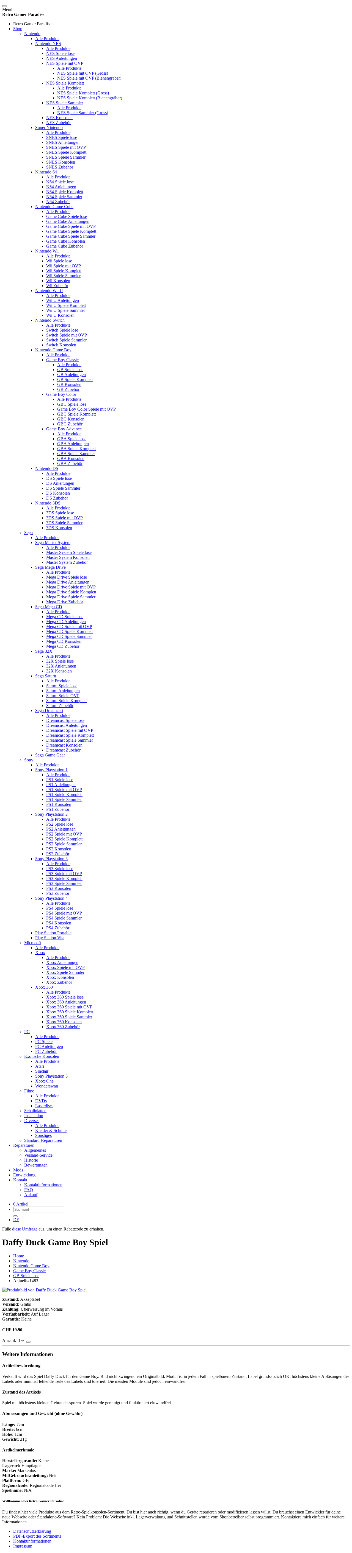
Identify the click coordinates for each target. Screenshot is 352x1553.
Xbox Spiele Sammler (65, 972)
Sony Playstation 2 (51, 814)
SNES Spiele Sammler (66, 157)
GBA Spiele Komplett (76, 448)
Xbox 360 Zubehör (63, 1026)
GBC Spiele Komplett (76, 414)
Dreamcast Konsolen (64, 745)
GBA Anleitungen (73, 443)
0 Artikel (20, 1204)
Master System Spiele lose (69, 552)
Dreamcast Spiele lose (65, 720)
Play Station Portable (53, 932)
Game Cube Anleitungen (67, 221)
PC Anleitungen (49, 1046)
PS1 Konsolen (58, 804)
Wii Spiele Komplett (63, 270)
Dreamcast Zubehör (63, 750)
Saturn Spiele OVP (62, 695)
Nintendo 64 (46, 172)
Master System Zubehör (67, 562)
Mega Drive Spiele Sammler (70, 597)
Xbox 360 (44, 987)
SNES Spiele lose (61, 137)
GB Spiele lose (70, 369)
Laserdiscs (44, 1105)
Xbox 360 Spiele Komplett (69, 1012)
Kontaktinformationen (43, 1184)
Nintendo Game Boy (53, 349)
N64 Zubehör (58, 201)
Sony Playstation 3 (51, 858)
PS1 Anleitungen (61, 784)
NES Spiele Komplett (65, 83)
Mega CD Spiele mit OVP (69, 626)
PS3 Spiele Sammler (64, 883)
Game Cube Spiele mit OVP (71, 226)
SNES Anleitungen (62, 142)
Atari (39, 1066)
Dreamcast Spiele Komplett (70, 735)
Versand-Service (38, 1155)
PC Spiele (44, 1041)
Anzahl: (9, 1340)
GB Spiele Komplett (75, 379)
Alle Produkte (47, 38)
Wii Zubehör (57, 285)
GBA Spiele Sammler (76, 453)
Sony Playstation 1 (51, 769)
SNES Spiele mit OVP (66, 147)
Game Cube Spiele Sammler (70, 236)
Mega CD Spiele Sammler (69, 636)
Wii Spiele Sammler (63, 275)
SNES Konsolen (60, 162)
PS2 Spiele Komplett (64, 839)
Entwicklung (24, 1175)
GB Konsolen (69, 384)
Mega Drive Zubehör (64, 601)
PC (27, 1031)
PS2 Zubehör (57, 853)
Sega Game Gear (50, 755)
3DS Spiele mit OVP (64, 517)
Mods (18, 1170)
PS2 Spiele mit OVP (64, 834)
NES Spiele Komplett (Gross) (83, 93)
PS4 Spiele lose (59, 908)
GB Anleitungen (71, 374)
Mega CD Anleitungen (66, 621)
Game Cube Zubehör (64, 246)
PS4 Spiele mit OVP (64, 913)
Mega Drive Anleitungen (67, 582)
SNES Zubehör (59, 167)
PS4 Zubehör (57, 928)
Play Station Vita (49, 937)
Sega (28, 532)
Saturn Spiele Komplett (66, 700)
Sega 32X (44, 651)
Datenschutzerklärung (32, 1531)
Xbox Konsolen (60, 977)
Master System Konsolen (68, 557)
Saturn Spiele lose (61, 685)
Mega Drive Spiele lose (66, 577)
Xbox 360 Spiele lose (65, 997)
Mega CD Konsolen (63, 641)
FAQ (28, 1189)
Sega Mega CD (48, 606)
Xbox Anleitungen (62, 962)
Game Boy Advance (64, 429)
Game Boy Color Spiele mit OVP (86, 409)
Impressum (22, 1546)
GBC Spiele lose (71, 404)
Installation (33, 1115)
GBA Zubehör (69, 463)
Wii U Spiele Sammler (65, 310)
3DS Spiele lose (60, 513)
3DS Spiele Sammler (64, 522)
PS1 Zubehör (57, 809)
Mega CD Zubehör (62, 646)
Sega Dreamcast (49, 710)
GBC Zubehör (69, 424)
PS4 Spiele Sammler (64, 918)
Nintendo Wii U (49, 290)
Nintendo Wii (47, 251)
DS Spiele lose (59, 478)
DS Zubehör (57, 498)
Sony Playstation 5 (51, 1076)
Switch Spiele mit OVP (66, 335)
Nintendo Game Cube (54, 206)
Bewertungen (36, 1165)
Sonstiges (43, 1135)
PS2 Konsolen (58, 848)
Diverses (31, 1120)
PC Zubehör (46, 1051)
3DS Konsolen (59, 527)
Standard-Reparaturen (43, 1140)
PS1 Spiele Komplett (64, 794)
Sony (28, 760)
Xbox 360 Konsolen (64, 1021)
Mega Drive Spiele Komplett (71, 592)
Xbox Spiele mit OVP (65, 967)
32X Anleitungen (61, 666)
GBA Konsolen (70, 458)
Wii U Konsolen (60, 315)
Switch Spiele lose (62, 330)
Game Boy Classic (62, 359)
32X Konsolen (59, 671)
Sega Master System (52, 542)
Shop (17, 28)
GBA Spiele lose (71, 438)
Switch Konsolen (61, 345)
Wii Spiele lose (59, 261)
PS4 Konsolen (58, 923)
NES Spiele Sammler (64, 102)
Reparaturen (23, 1145)
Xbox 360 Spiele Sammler (69, 1016)
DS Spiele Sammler (63, 488)
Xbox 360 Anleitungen (66, 1002)
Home (18, 1256)
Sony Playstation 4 (51, 898)
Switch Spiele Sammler (66, 340)
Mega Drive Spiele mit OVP (71, 587)
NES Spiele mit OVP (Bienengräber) (89, 78)
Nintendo (32, 33)
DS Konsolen (58, 493)
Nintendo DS (46, 468)
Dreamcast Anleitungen (66, 725)
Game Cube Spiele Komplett (71, 231)
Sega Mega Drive (50, 567)
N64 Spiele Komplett (64, 191)
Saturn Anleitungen (63, 690)
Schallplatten (35, 1110)
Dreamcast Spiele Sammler (69, 740)
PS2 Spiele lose (59, 824)
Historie (31, 1160)
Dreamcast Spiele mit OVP (69, 730)
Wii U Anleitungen (62, 300)
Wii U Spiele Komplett (66, 305)
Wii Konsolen (58, 280)
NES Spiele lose (60, 53)
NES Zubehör (58, 122)
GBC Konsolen (70, 419)
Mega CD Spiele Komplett (69, 631)
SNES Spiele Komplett (66, 152)
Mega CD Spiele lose (64, 616)
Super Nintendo (49, 127)
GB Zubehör (68, 389)
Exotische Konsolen (41, 1056)
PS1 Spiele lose (59, 779)
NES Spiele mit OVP (64, 63)
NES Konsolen (59, 117)
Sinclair (41, 1071)
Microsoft (32, 942)
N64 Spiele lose (60, 182)
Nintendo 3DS (48, 503)
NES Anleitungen (61, 58)
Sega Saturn (45, 676)
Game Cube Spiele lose (66, 216)
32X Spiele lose (60, 661)
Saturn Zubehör (59, 705)
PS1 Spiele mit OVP (64, 789)
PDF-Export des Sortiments (37, 1536)
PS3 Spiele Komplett (64, 878)
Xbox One (44, 1081)
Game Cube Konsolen (65, 241)
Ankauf (30, 1194)
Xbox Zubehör (59, 982)
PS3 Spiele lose (59, 868)
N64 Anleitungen (61, 186)
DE (16, 1219)
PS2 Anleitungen (61, 829)
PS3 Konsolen (58, 888)
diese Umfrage (24, 1229)
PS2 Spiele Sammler (64, 844)
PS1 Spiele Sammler (64, 799)
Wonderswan (46, 1086)
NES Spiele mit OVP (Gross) (82, 73)
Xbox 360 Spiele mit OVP (69, 1007)
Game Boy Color (61, 394)
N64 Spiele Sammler (64, 196)
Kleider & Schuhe (51, 1130)
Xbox (40, 952)
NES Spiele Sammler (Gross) (82, 112)
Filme (29, 1091)
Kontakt (20, 1180)
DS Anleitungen (60, 483)
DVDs (41, 1100)
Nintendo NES (48, 43)
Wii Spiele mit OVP (63, 265)
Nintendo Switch (50, 320)
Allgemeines (35, 1150)
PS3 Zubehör (57, 893)
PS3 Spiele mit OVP (64, 873)
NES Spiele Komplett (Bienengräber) (89, 98)
